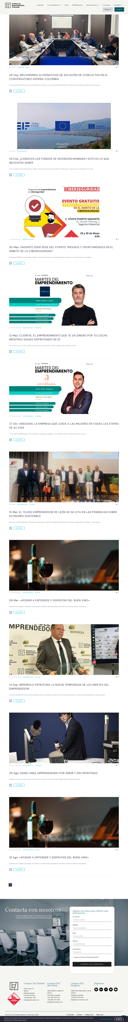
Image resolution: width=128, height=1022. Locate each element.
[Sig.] (18, 885)
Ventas (37, 850)
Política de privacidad (106, 1019)
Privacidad (70, 1015)
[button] (10, 91)
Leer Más (19, 91)
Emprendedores (22, 151)
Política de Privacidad (87, 957)
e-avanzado (106, 5)
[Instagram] (106, 989)
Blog (27, 67)
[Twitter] (111, 989)
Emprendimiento (28, 328)
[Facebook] (96, 989)
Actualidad (117, 5)
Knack (67, 5)
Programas (40, 5)
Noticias (32, 504)
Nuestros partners (91, 5)
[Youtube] (116, 989)
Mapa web (99, 1015)
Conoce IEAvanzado (53, 5)
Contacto (119, 9)
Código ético (89, 1015)
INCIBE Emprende (77, 5)
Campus (106, 9)
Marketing (38, 328)
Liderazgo (38, 416)
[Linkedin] (101, 989)
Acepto (119, 1019)
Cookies (79, 1015)
